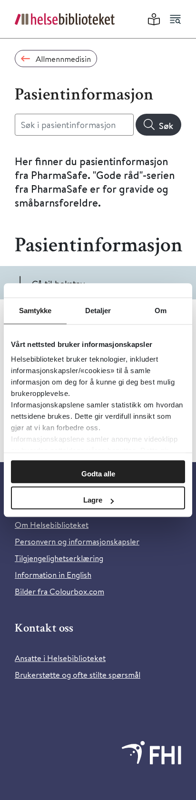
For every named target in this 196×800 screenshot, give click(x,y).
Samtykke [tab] (35, 310)
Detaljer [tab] (98, 310)
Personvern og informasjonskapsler (77, 541)
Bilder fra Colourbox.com (59, 591)
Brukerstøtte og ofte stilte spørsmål (77, 674)
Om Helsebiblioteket (51, 524)
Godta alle (98, 474)
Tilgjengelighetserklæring (59, 558)
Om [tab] (161, 310)
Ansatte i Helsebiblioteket (60, 657)
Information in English (53, 574)
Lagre (92, 500)
